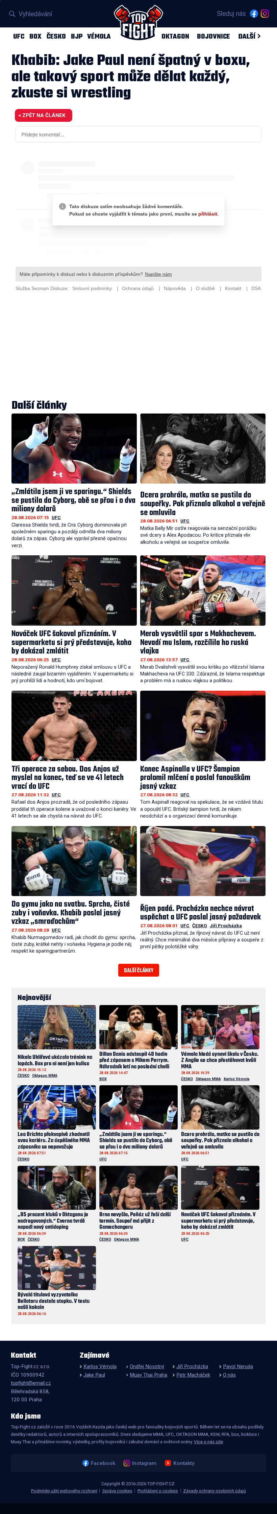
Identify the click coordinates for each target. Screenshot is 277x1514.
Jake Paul (94, 1375)
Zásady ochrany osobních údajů (214, 1490)
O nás (229, 1375)
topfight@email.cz (31, 1383)
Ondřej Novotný (147, 1366)
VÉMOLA (99, 36)
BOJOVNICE (213, 36)
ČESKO (56, 36)
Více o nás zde (208, 1441)
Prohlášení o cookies (157, 1490)
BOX (35, 36)
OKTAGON (175, 36)
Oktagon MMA (44, 1075)
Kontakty (183, 1463)
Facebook (103, 1463)
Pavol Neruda (238, 1366)
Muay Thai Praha (148, 1375)
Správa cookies (117, 1490)
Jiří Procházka (226, 925)
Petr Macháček (193, 1375)
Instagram (144, 1463)
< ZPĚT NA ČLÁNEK (41, 115)
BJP (76, 36)
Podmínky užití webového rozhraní (64, 1490)
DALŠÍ (246, 36)
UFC (18, 36)
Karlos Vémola (236, 1079)
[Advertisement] (138, 346)
